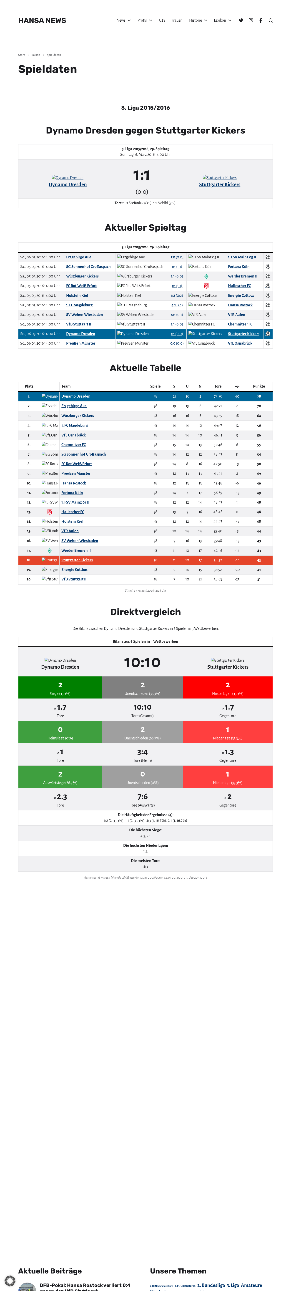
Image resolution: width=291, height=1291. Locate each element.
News (121, 20)
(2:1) (177, 305)
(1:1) (177, 267)
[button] (270, 20)
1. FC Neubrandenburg (161, 1286)
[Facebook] (261, 20)
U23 (162, 20)
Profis (142, 20)
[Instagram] (251, 20)
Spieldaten (54, 55)
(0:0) (177, 257)
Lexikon (220, 20)
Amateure (251, 1285)
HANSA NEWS (42, 20)
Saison (36, 55)
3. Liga (233, 1285)
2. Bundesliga (211, 1285)
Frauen (177, 20)
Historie (195, 20)
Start (21, 55)
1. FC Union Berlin (185, 1286)
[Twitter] (241, 20)
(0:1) (177, 315)
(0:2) (177, 296)
